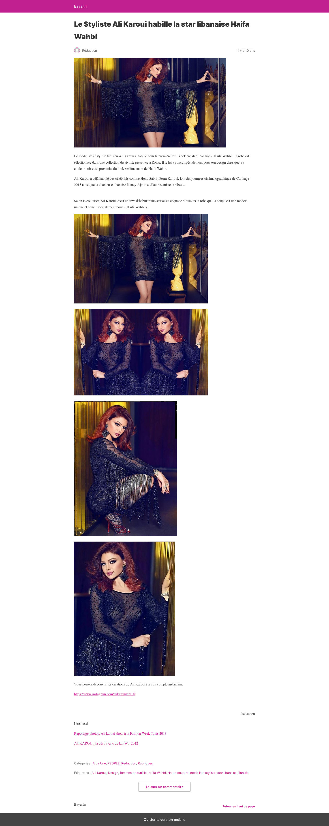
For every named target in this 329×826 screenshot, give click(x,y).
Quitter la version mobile (164, 819)
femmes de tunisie (133, 773)
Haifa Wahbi (157, 773)
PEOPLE (114, 763)
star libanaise (227, 773)
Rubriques (145, 763)
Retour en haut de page (238, 806)
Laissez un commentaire (164, 787)
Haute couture (178, 773)
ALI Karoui (99, 773)
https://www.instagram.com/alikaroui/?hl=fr (104, 694)
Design (113, 773)
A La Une (99, 763)
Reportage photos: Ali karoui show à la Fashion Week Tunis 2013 (120, 733)
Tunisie (243, 773)
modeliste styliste (203, 773)
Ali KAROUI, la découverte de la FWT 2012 (106, 743)
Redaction (128, 763)
